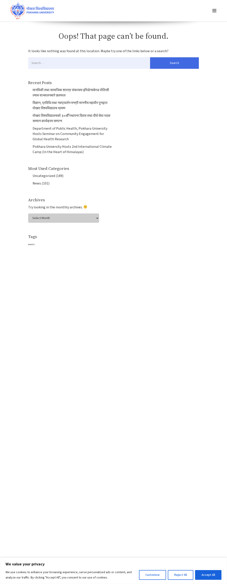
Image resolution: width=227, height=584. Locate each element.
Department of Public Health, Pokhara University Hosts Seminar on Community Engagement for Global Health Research (70, 134)
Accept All (208, 575)
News (37, 183)
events (31, 244)
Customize (152, 575)
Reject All (180, 575)
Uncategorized (44, 175)
